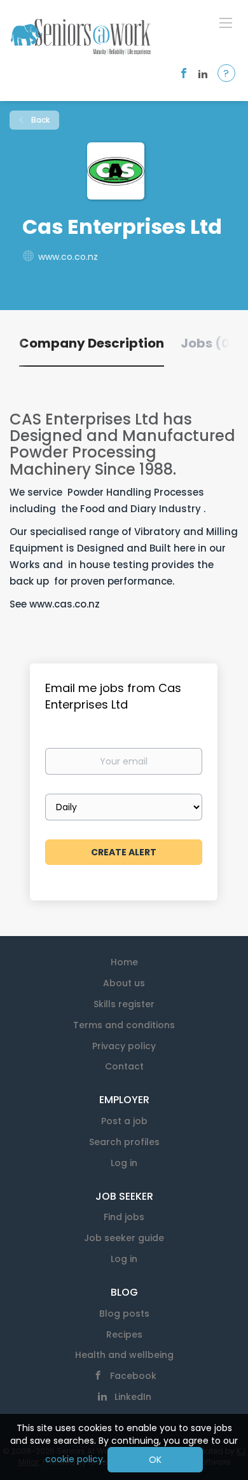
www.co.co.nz (68, 256)
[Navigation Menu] (225, 22)
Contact (124, 1066)
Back (39, 119)
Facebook (133, 1375)
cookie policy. (75, 1459)
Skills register (124, 1004)
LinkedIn (132, 1396)
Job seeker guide (124, 1238)
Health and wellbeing (124, 1354)
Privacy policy (124, 1046)
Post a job (124, 1121)
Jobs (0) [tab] (208, 343)
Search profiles (124, 1142)
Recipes (124, 1334)
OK (155, 1459)
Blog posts (124, 1313)
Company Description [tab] (91, 343)
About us (124, 983)
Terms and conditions (124, 1025)
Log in (124, 1163)
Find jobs (124, 1217)
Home (124, 962)
